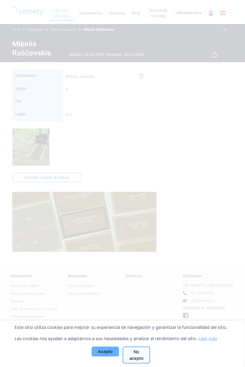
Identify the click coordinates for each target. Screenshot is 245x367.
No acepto (136, 355)
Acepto (105, 351)
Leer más (208, 338)
